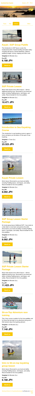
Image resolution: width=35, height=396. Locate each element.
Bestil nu (7, 65)
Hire (10, 24)
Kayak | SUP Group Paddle (15, 44)
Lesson (16, 24)
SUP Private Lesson (11, 86)
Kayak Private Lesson (12, 177)
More (29, 24)
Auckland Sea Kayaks (7, 3)
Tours (4, 24)
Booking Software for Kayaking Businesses (12, 391)
